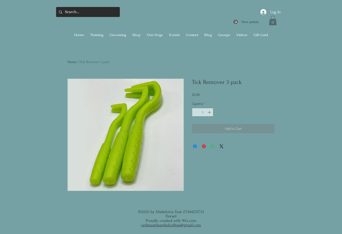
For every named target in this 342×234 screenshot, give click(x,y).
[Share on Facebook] (195, 146)
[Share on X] (221, 146)
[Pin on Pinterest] (204, 146)
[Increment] (210, 112)
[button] (273, 20)
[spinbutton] (202, 112)
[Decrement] (195, 112)
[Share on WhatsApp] (212, 146)
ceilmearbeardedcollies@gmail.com (171, 225)
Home (71, 62)
